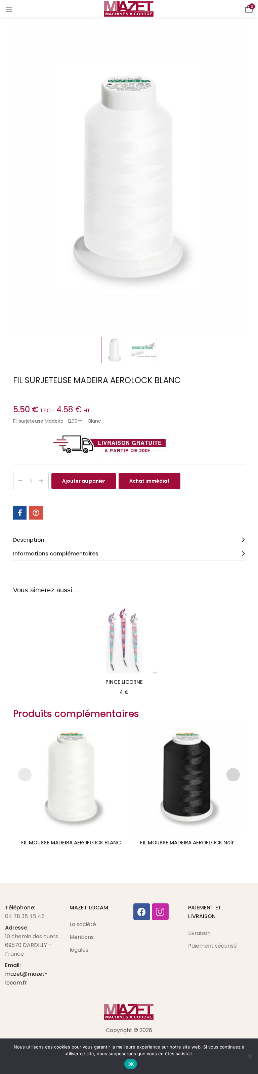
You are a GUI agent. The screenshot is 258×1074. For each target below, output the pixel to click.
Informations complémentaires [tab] (55, 553)
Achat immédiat (149, 481)
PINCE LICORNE (124, 681)
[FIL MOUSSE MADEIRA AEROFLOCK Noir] (187, 778)
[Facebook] (141, 911)
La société (83, 924)
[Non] (249, 1056)
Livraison (199, 933)
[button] (248, 8)
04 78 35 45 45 (25, 916)
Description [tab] (28, 540)
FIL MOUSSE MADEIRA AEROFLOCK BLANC (71, 842)
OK (131, 1064)
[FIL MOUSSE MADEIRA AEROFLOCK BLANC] (71, 778)
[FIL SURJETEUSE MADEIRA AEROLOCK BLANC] (20, 513)
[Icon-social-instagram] (160, 911)
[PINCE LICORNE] (124, 639)
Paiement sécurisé (212, 946)
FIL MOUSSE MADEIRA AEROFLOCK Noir (187, 842)
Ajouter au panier (83, 481)
